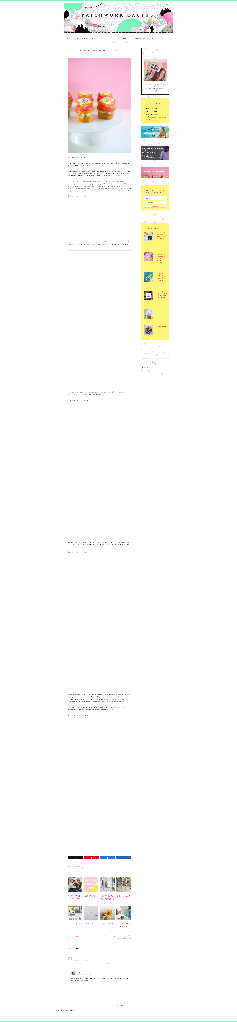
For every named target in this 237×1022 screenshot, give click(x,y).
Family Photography (151, 114)
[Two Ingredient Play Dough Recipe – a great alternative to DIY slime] (148, 257)
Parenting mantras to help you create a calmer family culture (162, 295)
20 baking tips (114, 699)
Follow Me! (144, 367)
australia (77, 868)
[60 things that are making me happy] (123, 884)
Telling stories (107, 923)
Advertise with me (151, 108)
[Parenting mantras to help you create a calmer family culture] (148, 296)
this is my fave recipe (80, 697)
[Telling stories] (107, 913)
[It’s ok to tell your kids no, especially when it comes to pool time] (148, 277)
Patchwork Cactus (118, 18)
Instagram (101, 707)
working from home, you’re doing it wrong (91, 897)
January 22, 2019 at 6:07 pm (84, 974)
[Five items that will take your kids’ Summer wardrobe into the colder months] (148, 237)
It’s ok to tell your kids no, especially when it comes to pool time (162, 277)
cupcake (86, 868)
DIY (75, 866)
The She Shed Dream (75, 923)
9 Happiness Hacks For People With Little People (75, 897)
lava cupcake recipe (104, 702)
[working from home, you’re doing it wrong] (91, 884)
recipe (95, 868)
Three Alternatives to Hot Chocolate (161, 311)
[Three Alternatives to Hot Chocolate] (148, 314)
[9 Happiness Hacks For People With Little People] (75, 884)
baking (81, 868)
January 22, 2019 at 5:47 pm (81, 960)
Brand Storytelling (151, 111)
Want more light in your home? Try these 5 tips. (123, 925)
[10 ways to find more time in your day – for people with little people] (107, 884)
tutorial (100, 868)
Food (77, 866)
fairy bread (91, 868)
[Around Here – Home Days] (91, 913)
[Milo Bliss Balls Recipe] (148, 330)
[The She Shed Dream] (75, 913)
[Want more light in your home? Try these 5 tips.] (123, 913)
